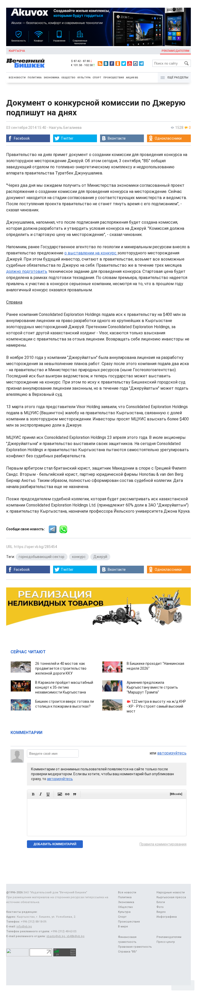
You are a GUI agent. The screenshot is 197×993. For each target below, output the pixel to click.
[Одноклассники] (117, 63)
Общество (68, 77)
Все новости (17, 77)
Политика (35, 77)
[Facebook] (112, 63)
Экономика (51, 77)
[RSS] (100, 63)
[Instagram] (135, 63)
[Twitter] (123, 63)
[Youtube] (129, 63)
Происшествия (113, 77)
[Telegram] (141, 63)
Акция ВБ (132, 77)
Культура (84, 77)
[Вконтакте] (106, 63)
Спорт (97, 77)
